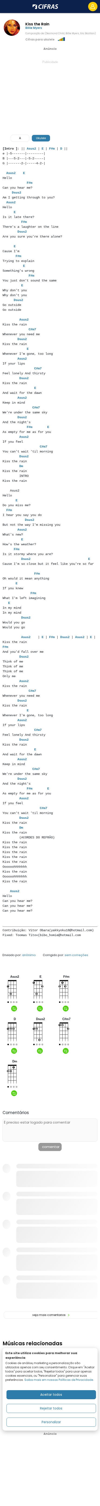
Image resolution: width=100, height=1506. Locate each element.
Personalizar (51, 1422)
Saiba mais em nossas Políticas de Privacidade (58, 1380)
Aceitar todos (51, 1394)
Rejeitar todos (51, 1408)
